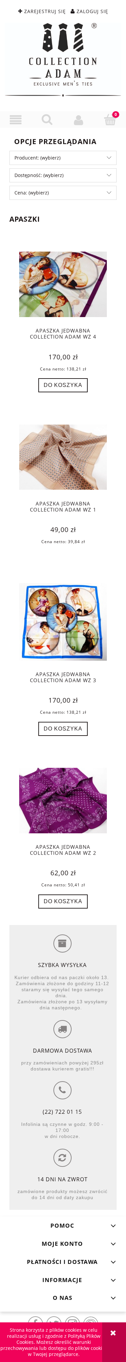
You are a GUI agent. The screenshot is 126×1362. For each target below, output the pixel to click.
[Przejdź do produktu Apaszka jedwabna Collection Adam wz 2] (63, 800)
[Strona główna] (63, 60)
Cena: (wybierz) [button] (31, 192)
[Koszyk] (110, 119)
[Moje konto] (79, 119)
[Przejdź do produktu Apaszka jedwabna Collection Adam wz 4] (63, 284)
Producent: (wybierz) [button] (37, 158)
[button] (16, 119)
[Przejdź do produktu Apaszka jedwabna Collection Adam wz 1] (63, 457)
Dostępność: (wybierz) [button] (39, 175)
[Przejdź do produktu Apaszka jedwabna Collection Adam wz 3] (63, 622)
